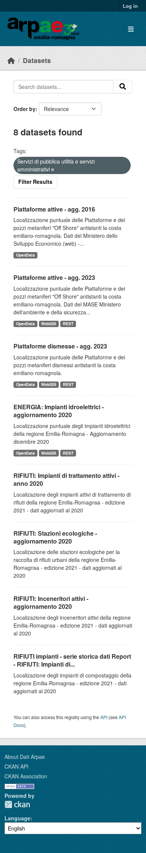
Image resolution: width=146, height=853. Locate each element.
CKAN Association (25, 776)
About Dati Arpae (24, 756)
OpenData (25, 255)
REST (68, 323)
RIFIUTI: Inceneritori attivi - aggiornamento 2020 (50, 602)
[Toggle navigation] (131, 29)
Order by (24, 109)
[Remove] (52, 170)
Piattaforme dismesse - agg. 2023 (60, 346)
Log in (130, 5)
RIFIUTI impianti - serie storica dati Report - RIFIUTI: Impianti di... (72, 660)
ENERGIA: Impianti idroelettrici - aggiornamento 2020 (58, 410)
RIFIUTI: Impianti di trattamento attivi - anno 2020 (66, 479)
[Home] (11, 60)
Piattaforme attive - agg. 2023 (54, 277)
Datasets (37, 60)
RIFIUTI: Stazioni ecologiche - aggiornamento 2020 (55, 537)
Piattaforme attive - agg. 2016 (54, 209)
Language (17, 818)
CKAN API (16, 766)
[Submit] (123, 86)
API (103, 717)
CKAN (17, 804)
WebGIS (48, 323)
